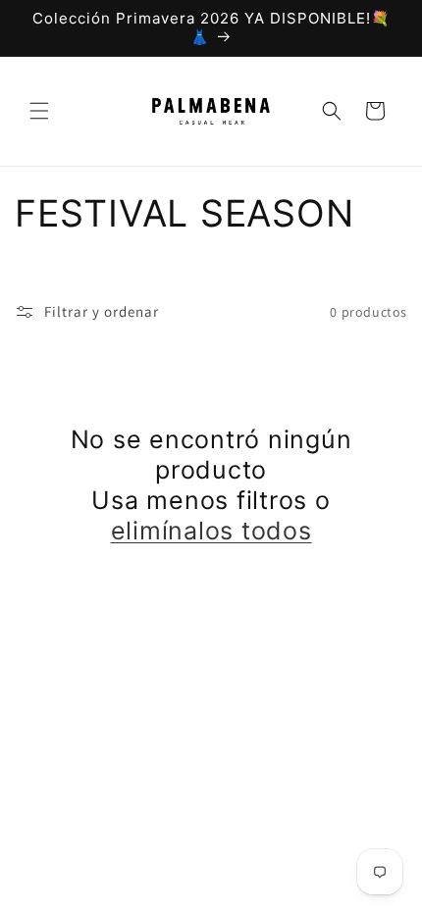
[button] (39, 110)
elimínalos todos (211, 530)
